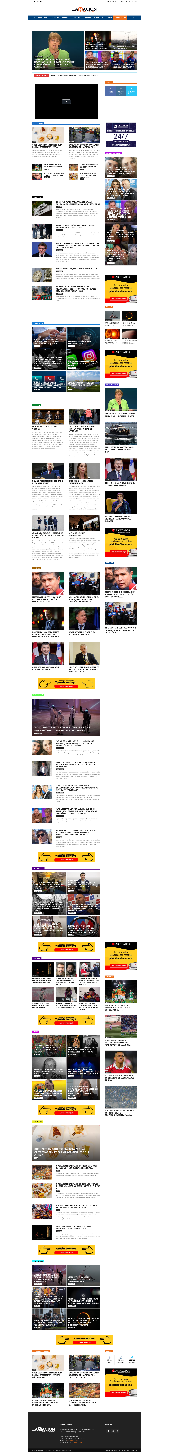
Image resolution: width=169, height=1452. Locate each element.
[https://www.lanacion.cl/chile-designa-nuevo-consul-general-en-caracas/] (48, 653)
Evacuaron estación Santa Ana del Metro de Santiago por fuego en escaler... (84, 1375)
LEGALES (123, 1)
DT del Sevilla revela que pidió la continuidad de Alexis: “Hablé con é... (121, 1078)
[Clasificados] (121, 289)
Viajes (34, 141)
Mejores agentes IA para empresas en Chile (79, 342)
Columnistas (36, 423)
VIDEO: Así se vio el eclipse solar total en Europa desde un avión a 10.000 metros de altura (83, 1301)
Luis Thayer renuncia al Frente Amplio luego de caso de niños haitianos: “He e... (84, 669)
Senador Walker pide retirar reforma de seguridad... (83, 633)
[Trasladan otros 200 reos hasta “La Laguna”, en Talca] (124, 40)
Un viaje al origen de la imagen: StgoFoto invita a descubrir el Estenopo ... (66, 1005)
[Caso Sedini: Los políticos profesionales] (84, 471)
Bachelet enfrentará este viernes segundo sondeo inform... (118, 518)
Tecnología (38, 367)
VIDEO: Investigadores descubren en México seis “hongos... (112, 323)
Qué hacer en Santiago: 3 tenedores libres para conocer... (89, 166)
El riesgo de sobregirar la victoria (44, 428)
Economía (77, 18)
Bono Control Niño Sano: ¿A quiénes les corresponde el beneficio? (75, 226)
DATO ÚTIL (55, 18)
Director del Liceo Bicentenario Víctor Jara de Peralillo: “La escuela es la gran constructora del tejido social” (83, 884)
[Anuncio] (66, 683)
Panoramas (59, 976)
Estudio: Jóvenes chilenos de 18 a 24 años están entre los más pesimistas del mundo (49, 1323)
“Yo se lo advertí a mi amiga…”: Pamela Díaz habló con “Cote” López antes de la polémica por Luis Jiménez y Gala (120, 234)
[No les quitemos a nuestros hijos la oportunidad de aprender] (84, 416)
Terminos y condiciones (112, 1450)
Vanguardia (98, 18)
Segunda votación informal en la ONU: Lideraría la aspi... (73, 76)
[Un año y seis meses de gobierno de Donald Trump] (48, 471)
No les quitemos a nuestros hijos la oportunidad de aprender (82, 429)
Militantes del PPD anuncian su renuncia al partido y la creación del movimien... (84, 599)
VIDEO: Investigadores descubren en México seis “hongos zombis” (80, 1279)
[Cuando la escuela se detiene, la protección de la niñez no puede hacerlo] (48, 523)
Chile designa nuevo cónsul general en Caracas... (45, 668)
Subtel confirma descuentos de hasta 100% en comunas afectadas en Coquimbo (48, 341)
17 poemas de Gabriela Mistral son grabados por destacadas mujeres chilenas (48, 1071)
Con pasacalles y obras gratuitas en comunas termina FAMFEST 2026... (42, 980)
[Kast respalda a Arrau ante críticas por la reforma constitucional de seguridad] (98, 40)
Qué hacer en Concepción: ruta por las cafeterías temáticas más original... (47, 1375)
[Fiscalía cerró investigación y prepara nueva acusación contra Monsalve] (37, 176)
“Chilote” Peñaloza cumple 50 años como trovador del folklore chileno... (88, 1006)
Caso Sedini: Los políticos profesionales (81, 482)
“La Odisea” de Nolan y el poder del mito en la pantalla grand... (42, 1005)
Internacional (38, 56)
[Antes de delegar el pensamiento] (84, 523)
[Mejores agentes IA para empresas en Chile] (83, 338)
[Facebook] (33, 1)
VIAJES (110, 18)
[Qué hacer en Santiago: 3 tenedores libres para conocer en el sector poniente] (73, 167)
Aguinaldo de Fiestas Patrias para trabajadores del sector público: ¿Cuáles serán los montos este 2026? (76, 289)
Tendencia (71, 346)
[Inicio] (34, 18)
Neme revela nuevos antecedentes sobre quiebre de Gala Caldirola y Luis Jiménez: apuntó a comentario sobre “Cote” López (120, 255)
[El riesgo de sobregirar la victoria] (48, 416)
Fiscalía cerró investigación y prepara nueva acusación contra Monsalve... (46, 599)
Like (110, 87)
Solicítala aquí (78, 1442)
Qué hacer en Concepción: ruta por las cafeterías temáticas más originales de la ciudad (61, 1152)
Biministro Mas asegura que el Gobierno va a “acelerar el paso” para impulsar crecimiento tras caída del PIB (78, 245)
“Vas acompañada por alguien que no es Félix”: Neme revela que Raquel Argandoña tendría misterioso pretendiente (76, 811)
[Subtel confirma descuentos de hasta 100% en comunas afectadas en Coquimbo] (49, 338)
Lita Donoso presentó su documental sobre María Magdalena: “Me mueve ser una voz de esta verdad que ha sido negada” (48, 928)
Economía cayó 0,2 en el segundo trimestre (77, 269)
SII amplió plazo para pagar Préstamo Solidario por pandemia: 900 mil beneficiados (78, 203)
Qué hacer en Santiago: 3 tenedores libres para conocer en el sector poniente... (76, 1167)
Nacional (89, 42)
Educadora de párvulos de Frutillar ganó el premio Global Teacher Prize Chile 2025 (83, 1071)
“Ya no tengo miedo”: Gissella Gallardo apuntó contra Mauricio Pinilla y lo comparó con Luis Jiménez (75, 743)
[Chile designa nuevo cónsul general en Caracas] (121, 469)
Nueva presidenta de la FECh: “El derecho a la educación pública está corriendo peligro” (47, 1048)
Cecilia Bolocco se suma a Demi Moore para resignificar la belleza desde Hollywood (83, 1049)
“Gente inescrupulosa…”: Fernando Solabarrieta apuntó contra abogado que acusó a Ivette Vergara (77, 788)
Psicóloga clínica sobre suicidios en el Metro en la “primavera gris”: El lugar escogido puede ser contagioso (83, 929)
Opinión (65, 18)
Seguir (121, 87)
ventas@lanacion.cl (72, 1440)
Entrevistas (38, 891)
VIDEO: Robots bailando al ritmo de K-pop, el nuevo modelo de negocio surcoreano (63, 729)
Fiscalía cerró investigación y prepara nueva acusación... (54, 174)
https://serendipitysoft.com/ (63, 1450)
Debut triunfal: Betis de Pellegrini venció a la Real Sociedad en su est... (45, 1403)
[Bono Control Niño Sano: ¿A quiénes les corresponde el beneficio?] (42, 231)
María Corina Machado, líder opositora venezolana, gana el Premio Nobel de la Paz (49, 1093)
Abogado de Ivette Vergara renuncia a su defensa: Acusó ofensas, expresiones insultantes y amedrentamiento (76, 832)
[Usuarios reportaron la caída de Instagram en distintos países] (83, 359)
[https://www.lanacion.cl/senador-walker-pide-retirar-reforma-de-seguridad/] (84, 618)
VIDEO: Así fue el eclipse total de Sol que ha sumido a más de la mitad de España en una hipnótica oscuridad (83, 1321)
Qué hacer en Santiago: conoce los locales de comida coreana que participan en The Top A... (78, 1186)
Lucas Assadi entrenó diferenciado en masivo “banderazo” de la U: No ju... (118, 1043)
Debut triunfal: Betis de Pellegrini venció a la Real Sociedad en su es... (118, 1007)
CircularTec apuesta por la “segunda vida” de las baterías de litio (82, 385)
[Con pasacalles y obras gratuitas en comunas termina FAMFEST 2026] (42, 1232)
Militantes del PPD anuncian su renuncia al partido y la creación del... (120, 630)
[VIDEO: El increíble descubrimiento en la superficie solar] (112, 334)
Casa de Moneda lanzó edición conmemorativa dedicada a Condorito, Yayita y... (89, 981)
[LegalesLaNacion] (121, 146)
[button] (134, 18)
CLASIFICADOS (133, 1)
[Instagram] (37, 1)
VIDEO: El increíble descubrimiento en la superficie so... (112, 342)
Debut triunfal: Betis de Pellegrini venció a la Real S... (53, 166)
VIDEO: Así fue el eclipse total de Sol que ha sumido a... (128, 323)
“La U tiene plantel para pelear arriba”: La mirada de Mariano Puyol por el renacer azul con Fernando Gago (83, 907)
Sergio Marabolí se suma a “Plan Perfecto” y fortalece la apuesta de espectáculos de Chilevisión (77, 764)
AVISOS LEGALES (120, 18)
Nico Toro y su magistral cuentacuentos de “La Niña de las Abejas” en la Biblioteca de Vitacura (48, 885)
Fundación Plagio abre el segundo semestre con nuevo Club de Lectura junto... (66, 981)
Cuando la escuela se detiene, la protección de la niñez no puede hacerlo (48, 535)
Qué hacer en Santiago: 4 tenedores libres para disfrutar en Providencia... (76, 1206)
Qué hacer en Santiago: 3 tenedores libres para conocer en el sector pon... (84, 1403)
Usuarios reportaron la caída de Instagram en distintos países (82, 363)
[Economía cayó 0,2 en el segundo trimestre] (42, 275)
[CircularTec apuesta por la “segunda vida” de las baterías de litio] (83, 381)
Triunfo (88, 18)
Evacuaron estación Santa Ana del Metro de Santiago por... (84, 146)
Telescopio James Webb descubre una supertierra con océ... (129, 342)
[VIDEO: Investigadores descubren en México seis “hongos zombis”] (112, 316)
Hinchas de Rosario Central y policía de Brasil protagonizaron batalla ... (119, 1113)
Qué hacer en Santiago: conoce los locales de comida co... (88, 175)
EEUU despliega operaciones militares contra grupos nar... (119, 449)
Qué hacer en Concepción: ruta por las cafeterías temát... (47, 146)
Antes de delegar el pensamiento (78, 534)
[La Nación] (84, 9)
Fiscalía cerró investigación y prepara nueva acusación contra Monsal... (120, 594)
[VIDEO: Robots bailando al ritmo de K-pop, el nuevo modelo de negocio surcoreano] (66, 717)
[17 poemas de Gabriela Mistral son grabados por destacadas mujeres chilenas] (49, 1068)
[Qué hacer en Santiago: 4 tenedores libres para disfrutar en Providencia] (42, 1211)
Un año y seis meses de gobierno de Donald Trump (47, 482)
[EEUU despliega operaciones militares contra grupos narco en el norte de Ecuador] (121, 433)
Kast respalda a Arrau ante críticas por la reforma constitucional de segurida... (46, 634)
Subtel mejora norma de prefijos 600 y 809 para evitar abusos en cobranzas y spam (47, 385)
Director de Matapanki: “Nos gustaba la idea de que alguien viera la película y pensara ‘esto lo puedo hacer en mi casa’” (48, 906)
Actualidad (42, 18)
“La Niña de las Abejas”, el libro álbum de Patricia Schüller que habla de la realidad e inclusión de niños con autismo (83, 1091)
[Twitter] (40, 1)
